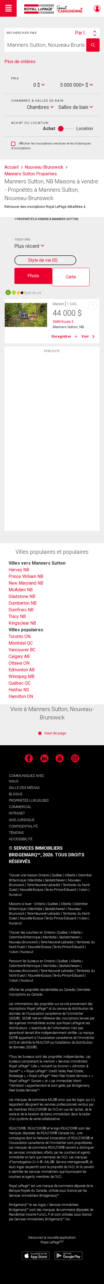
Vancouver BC (22, 649)
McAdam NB (21, 589)
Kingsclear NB (22, 623)
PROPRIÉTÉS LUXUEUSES (29, 800)
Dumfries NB (21, 609)
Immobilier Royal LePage (54, 9)
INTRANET (17, 813)
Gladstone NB (22, 596)
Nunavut (15, 895)
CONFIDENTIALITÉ (23, 826)
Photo (33, 275)
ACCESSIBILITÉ (20, 839)
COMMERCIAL (20, 807)
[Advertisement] (52, 443)
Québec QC (20, 683)
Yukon (83, 890)
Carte (71, 277)
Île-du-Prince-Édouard (60, 890)
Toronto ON (20, 636)
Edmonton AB (22, 669)
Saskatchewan (55, 880)
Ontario (43, 875)
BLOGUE (15, 794)
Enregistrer (62, 336)
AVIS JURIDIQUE (21, 820)
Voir (85, 336)
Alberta (70, 875)
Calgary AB (19, 656)
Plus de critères (19, 61)
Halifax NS (19, 689)
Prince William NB (26, 576)
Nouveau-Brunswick (23, 942)
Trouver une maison (23, 875)
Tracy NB (17, 616)
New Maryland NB (26, 583)
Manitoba (35, 880)
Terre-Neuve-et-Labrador (43, 885)
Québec (57, 875)
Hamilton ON (21, 696)
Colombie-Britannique (24, 937)
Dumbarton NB (23, 603)
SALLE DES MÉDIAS (24, 788)
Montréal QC (21, 643)
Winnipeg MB (21, 676)
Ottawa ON (19, 663)
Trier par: (22, 239)
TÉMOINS (16, 833)
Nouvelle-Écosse (31, 890)
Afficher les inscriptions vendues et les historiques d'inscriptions (51, 146)
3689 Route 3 (63, 322)
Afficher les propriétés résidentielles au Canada (42, 990)
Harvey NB (19, 569)
